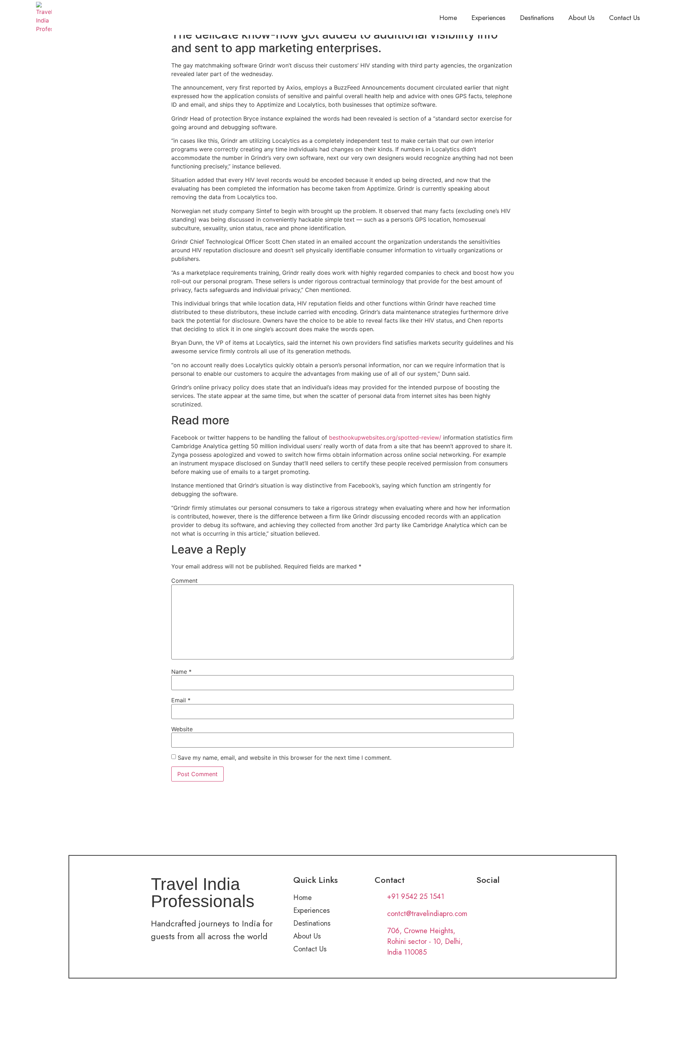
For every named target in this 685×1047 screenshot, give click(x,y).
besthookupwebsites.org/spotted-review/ (385, 437)
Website (182, 729)
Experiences (488, 17)
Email (181, 700)
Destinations (537, 17)
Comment (184, 580)
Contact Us (624, 17)
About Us (581, 17)
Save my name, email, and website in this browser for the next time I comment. (284, 757)
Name (181, 671)
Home (448, 17)
